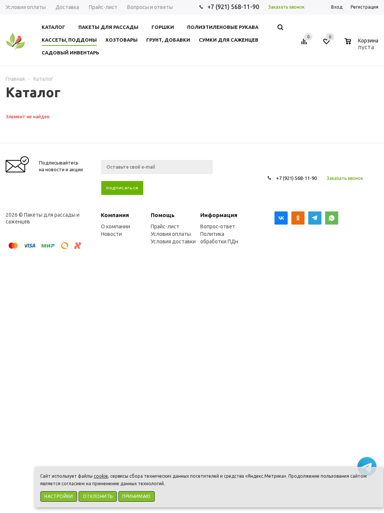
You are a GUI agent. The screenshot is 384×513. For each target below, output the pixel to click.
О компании (115, 226)
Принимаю (136, 496)
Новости (111, 234)
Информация (218, 215)
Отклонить (98, 496)
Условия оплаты (171, 234)
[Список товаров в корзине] (362, 46)
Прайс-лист (165, 226)
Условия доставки (173, 241)
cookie (101, 476)
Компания (115, 215)
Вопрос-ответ (217, 226)
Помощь (163, 215)
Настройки (58, 496)
